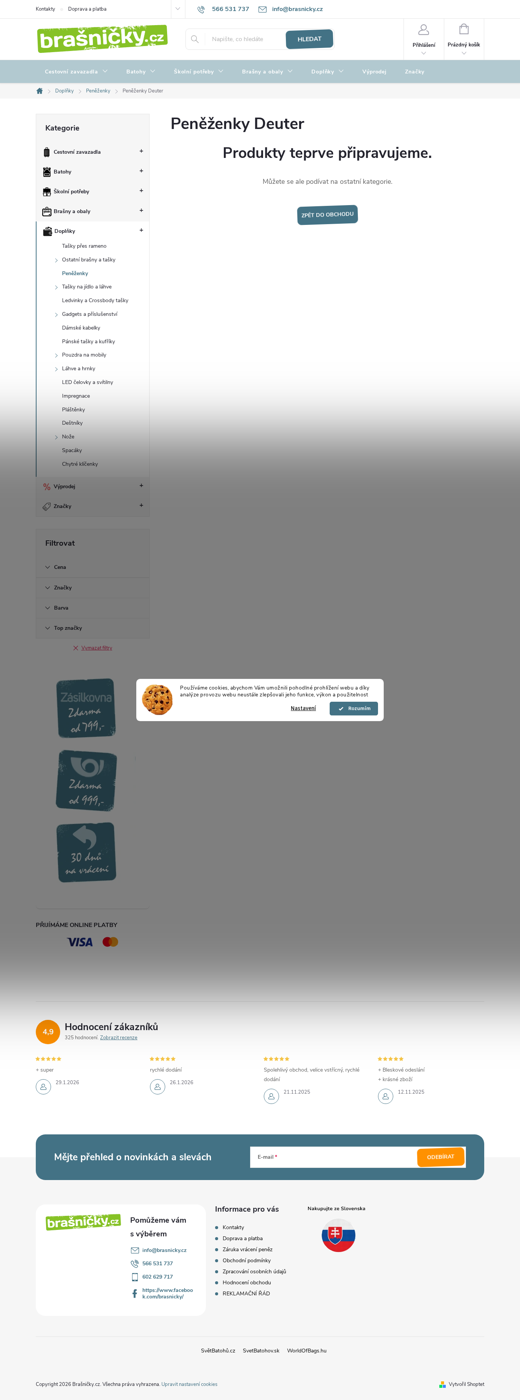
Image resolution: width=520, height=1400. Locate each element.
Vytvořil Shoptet (466, 1384)
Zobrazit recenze (118, 1037)
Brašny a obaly (72, 211)
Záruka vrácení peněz (248, 1249)
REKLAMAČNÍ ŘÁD (246, 1293)
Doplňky (64, 231)
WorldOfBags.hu (307, 1350)
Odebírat (441, 1157)
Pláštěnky (73, 409)
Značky (62, 506)
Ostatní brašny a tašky (88, 259)
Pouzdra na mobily (84, 354)
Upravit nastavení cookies (189, 1384)
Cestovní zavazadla (77, 152)
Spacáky (72, 450)
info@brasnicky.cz (164, 1250)
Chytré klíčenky (80, 464)
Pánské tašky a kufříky (88, 341)
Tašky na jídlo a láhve (87, 286)
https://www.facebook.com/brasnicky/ (167, 1293)
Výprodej (64, 486)
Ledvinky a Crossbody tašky (95, 300)
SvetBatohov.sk (261, 1350)
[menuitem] (76, 72)
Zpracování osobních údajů (254, 1271)
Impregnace (76, 396)
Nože (68, 436)
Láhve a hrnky (78, 368)
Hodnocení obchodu (247, 1282)
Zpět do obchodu (327, 215)
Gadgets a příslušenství (89, 314)
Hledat (309, 39)
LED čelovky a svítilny (87, 382)
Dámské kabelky (81, 327)
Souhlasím (357, 708)
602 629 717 (157, 1277)
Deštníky (72, 423)
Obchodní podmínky (247, 1260)
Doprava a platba (87, 9)
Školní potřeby (71, 191)
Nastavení (303, 708)
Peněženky (75, 273)
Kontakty (45, 9)
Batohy (62, 171)
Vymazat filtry (96, 648)
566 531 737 (157, 1263)
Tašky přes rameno (84, 246)
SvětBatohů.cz (218, 1350)
